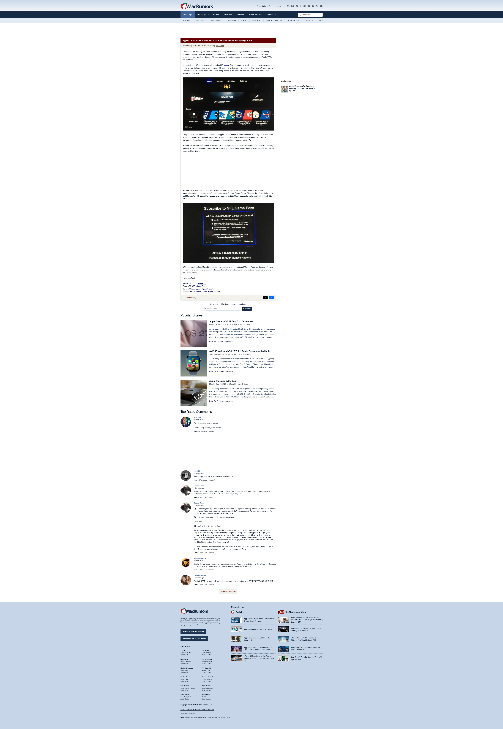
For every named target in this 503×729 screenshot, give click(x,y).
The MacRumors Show (295, 612)
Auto (220, 717)
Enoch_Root (199, 486)
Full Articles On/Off (200, 717)
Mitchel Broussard (187, 668)
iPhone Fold (231, 21)
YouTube (240, 612)
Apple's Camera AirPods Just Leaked (258, 629)
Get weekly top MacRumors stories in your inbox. (228, 304)
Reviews (240, 14)
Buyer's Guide (255, 14)
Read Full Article (215, 342)
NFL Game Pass (199, 286)
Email (182, 654)
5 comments (228, 401)
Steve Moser (185, 694)
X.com (187, 654)
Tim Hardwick (206, 668)
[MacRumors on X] (301, 6)
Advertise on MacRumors (194, 639)
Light (224, 717)
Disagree (211, 431)
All (321, 21)
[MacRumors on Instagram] (292, 6)
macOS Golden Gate (274, 21)
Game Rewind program (234, 65)
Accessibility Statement (188, 713)
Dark (229, 717)
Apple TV (202, 283)
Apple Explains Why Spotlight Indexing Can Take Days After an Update (302, 88)
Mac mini (186, 21)
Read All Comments (228, 592)
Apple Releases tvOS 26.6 (222, 381)
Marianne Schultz (208, 677)
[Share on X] (265, 297)
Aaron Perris (206, 694)
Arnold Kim (184, 650)
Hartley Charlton (186, 677)
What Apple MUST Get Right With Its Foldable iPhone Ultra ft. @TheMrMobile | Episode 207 (306, 619)
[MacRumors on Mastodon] (304, 6)
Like (206, 431)
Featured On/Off (186, 717)
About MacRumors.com (193, 631)
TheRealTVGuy (200, 576)
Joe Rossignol (207, 659)
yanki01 (197, 471)
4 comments (228, 342)
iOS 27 (244, 21)
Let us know (276, 6)
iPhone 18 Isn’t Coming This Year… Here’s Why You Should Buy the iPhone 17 (259, 658)
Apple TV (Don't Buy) (204, 289)
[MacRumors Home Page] (197, 6)
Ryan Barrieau (206, 686)
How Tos (228, 14)
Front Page (187, 14)
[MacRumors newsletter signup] (321, 6)
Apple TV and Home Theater (208, 292)
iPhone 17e (309, 21)
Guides (216, 14)
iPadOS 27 (256, 21)
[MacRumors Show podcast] (288, 6)
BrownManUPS (200, 558)
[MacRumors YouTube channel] (308, 6)
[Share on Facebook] (271, 297)
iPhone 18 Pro (215, 21)
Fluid (209, 717)
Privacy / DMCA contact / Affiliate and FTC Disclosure (197, 710)
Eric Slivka (205, 650)
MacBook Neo (293, 21)
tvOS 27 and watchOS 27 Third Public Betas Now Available (239, 351)
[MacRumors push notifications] (313, 6)
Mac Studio (200, 21)
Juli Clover (220, 46)
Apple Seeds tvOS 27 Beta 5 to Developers (231, 321)
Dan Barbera (185, 686)
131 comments (189, 298)
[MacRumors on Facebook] (296, 6)
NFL (189, 286)
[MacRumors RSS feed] (317, 6)
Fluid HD (214, 717)
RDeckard (197, 417)
